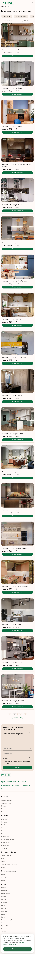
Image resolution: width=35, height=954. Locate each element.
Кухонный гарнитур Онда (12, 88)
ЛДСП (3, 878)
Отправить (17, 767)
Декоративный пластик (9, 864)
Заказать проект (17, 56)
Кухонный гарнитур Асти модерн (15, 586)
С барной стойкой (7, 840)
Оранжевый (5, 923)
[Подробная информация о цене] (18, 52)
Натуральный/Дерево (8, 920)
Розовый (4, 902)
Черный (3, 896)
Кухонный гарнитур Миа (11, 624)
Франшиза (15, 785)
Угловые (4, 822)
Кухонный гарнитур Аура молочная (15, 548)
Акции (24, 782)
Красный (4, 914)
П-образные (5, 825)
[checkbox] (3, 758)
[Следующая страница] (25, 713)
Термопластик (6, 856)
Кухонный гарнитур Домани (13, 701)
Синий (3, 908)
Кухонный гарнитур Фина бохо (14, 50)
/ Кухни (7, 6)
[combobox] (6, 20)
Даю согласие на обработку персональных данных (17, 762)
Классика (4, 812)
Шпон (3, 859)
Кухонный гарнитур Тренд (12, 126)
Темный (3, 932)
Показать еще (17, 717)
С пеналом (4, 831)
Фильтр (26, 20)
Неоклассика (5, 809)
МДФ (3, 875)
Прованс (4, 806)
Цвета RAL (5, 926)
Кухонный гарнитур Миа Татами (14, 281)
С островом (5, 828)
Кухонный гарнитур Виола (12, 662)
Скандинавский (21, 16)
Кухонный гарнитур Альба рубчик (15, 510)
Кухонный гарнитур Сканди (12, 434)
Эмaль (3, 861)
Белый (3, 888)
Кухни (3, 782)
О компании (25, 785)
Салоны (4, 789)
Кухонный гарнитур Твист (12, 472)
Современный (6, 803)
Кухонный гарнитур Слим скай (14, 357)
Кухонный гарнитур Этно (11, 319)
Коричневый (5, 894)
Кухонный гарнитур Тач (11, 243)
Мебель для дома (13, 782)
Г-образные (5, 837)
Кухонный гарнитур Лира (12, 395)
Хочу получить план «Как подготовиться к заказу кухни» (17, 757)
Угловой (4, 848)
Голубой (4, 905)
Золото (3, 917)
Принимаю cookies (17, 949)
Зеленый (4, 911)
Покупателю (5, 785)
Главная (4, 6)
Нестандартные (6, 834)
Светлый (4, 929)
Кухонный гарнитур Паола (12, 205)
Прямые (4, 819)
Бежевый (4, 891)
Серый (3, 899)
